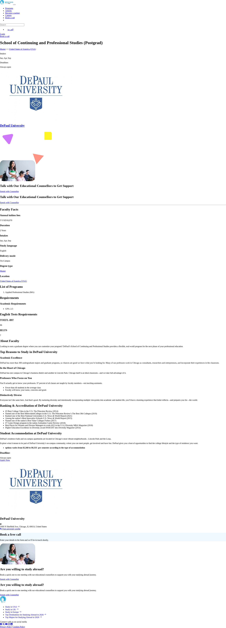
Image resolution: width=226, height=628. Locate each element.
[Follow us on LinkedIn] (11, 624)
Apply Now (5, 460)
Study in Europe (12, 612)
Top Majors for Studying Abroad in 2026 (22, 617)
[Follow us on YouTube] (6, 624)
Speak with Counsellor (9, 191)
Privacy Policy (6, 627)
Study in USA (11, 607)
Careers (8, 15)
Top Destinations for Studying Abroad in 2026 (24, 615)
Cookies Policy (19, 627)
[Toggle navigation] (15, 4)
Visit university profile (11, 529)
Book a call (10, 18)
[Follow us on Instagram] (9, 624)
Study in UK (10, 609)
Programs (9, 8)
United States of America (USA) (22, 49)
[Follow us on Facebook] (1, 624)
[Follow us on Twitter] (4, 624)
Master (3, 49)
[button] (1, 220)
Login (2, 34)
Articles (8, 11)
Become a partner (12, 13)
